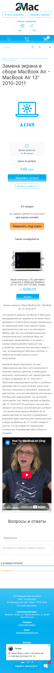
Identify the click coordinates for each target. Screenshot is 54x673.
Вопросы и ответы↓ (27, 186)
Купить (28, 296)
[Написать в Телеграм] (31, 26)
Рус (34, 30)
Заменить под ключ (27, 226)
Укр (20, 30)
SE (33, 47)
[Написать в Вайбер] (22, 26)
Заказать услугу (27, 178)
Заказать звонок (40, 14)
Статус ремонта (14, 14)
